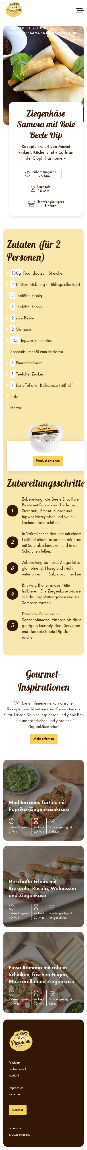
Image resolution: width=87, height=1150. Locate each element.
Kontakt (14, 1075)
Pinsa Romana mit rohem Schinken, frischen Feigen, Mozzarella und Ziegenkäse (41, 974)
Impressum (16, 1088)
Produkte (15, 1063)
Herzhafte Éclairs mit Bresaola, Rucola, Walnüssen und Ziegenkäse (42, 888)
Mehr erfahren (43, 738)
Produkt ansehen (48, 460)
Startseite (17, 28)
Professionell (17, 1069)
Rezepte (39, 28)
